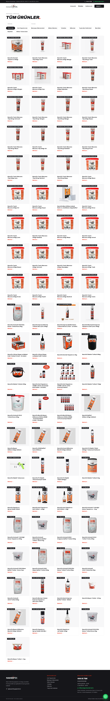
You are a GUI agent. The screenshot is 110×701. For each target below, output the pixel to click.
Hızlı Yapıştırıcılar (22, 28)
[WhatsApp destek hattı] (105, 696)
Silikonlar (72, 28)
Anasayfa (73, 6)
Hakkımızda (88, 6)
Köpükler (10, 31)
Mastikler (98, 28)
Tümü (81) (11, 28)
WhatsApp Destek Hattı (86, 688)
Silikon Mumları (52, 28)
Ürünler (80, 6)
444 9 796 (89, 1)
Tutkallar (63, 28)
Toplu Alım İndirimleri (85, 28)
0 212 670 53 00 (81, 681)
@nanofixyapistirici (14, 689)
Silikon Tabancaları (22, 31)
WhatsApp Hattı (99, 1)
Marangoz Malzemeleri (38, 28)
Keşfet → (99, 6)
